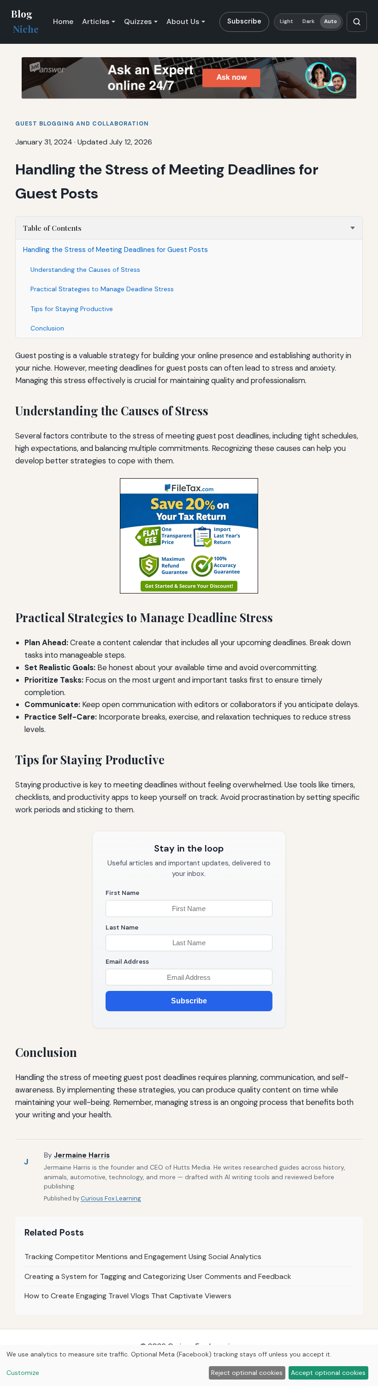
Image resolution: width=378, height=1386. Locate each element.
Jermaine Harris (82, 1155)
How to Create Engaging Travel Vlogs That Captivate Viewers (127, 1296)
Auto (330, 21)
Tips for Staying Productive (71, 309)
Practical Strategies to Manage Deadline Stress (102, 289)
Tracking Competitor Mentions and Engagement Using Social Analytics (142, 1256)
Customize (22, 1372)
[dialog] (189, 1365)
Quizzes (138, 21)
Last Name (122, 927)
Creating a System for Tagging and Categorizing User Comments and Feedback (157, 1276)
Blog (25, 21)
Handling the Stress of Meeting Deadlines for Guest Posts (115, 249)
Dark (308, 21)
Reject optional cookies (247, 1372)
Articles (95, 21)
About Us (182, 21)
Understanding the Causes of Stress (85, 269)
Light (287, 21)
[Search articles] (357, 22)
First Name (122, 893)
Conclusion (47, 328)
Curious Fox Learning (111, 1198)
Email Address (127, 962)
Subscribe (244, 21)
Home (63, 21)
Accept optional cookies (328, 1372)
